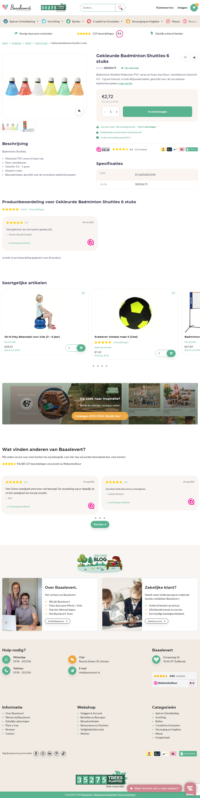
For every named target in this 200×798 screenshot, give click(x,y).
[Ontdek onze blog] (100, 563)
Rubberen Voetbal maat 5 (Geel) (116, 337)
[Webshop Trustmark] (91, 242)
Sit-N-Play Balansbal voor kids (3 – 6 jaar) (32, 337)
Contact (9, 733)
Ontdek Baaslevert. (56, 621)
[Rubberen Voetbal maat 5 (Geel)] (135, 312)
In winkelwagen (157, 111)
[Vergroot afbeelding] (79, 111)
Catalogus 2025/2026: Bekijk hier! (98, 416)
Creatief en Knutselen (106, 21)
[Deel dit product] (194, 57)
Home (5, 43)
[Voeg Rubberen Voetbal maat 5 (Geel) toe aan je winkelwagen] (171, 353)
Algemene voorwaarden (105, 794)
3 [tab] (102, 366)
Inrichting (54, 21)
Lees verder (126, 83)
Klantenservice (164, 7)
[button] (100, 33)
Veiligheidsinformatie (92, 729)
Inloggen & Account (91, 713)
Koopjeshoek (162, 737)
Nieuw (176, 21)
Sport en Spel (41, 43)
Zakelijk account (155, 621)
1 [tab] (93, 366)
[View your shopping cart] (194, 8)
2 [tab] (97, 366)
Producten (16, 43)
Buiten (76, 21)
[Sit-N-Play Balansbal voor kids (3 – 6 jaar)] (45, 312)
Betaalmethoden (89, 721)
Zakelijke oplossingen (17, 721)
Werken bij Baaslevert (17, 717)
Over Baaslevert (14, 713)
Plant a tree (12, 725)
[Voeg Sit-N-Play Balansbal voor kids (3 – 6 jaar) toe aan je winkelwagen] (81, 348)
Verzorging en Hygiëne (145, 21)
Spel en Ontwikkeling (22, 21)
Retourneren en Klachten (94, 725)
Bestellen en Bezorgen (92, 717)
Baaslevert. (87, 794)
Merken (84, 733)
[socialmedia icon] (36, 753)
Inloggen (182, 7)
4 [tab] (106, 366)
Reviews (99, 524)
